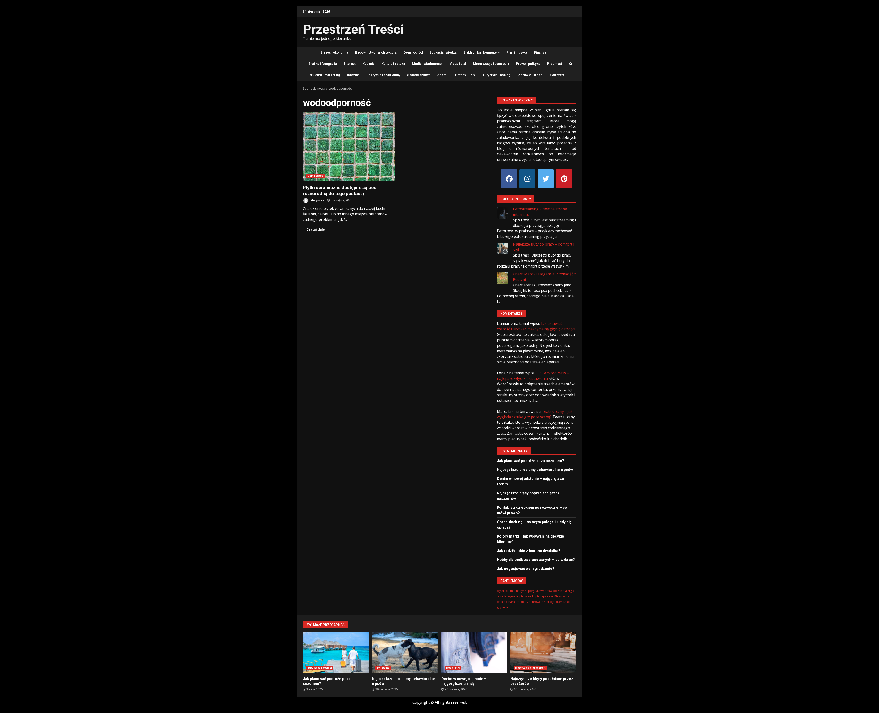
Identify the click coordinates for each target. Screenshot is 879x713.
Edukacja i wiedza (443, 52)
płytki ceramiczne (508, 591)
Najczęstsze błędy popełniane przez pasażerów (543, 652)
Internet (350, 64)
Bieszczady (561, 596)
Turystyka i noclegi (497, 75)
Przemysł (554, 64)
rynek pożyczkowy (532, 591)
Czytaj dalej (316, 229)
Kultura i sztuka (393, 64)
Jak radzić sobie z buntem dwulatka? (528, 551)
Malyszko (317, 200)
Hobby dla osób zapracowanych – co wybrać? (536, 559)
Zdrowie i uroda (530, 75)
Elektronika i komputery (482, 52)
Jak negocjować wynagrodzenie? (525, 568)
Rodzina (353, 75)
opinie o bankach (508, 602)
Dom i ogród (413, 52)
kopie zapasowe (542, 596)
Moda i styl (457, 64)
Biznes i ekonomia (334, 52)
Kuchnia (369, 64)
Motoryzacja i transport (491, 64)
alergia (569, 591)
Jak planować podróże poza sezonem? (530, 461)
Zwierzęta (557, 75)
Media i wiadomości (427, 64)
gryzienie (503, 607)
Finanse (540, 52)
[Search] (570, 64)
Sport (441, 75)
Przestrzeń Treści (353, 29)
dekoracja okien (552, 602)
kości (566, 602)
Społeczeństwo (419, 75)
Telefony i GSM (464, 75)
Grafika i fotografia (322, 64)
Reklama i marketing (324, 75)
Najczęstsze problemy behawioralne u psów (535, 469)
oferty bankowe (530, 602)
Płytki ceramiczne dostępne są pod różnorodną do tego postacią (349, 146)
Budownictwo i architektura (376, 52)
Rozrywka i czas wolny (383, 75)
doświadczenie (554, 591)
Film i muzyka (517, 52)
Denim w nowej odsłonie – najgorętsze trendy (474, 652)
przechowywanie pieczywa (514, 596)
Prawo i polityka (528, 64)
